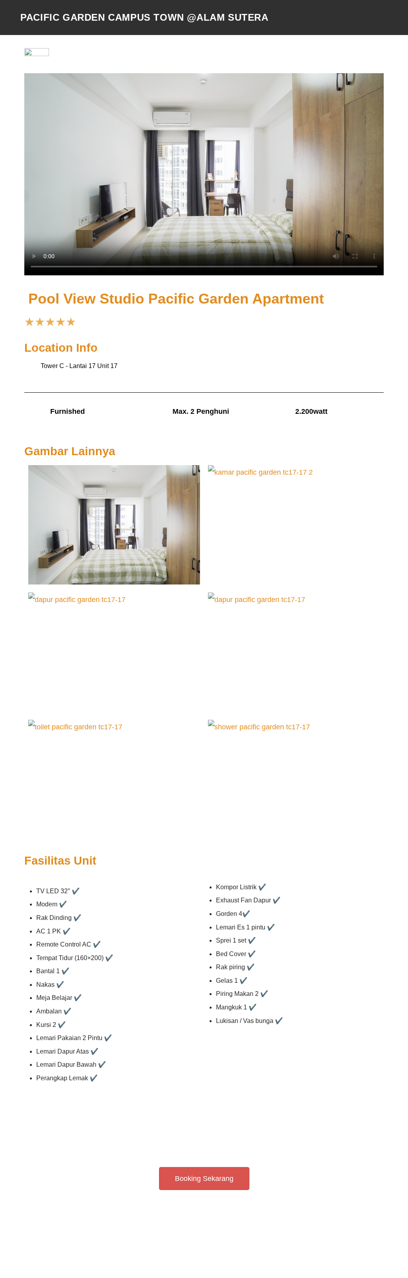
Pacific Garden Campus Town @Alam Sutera (144, 17)
